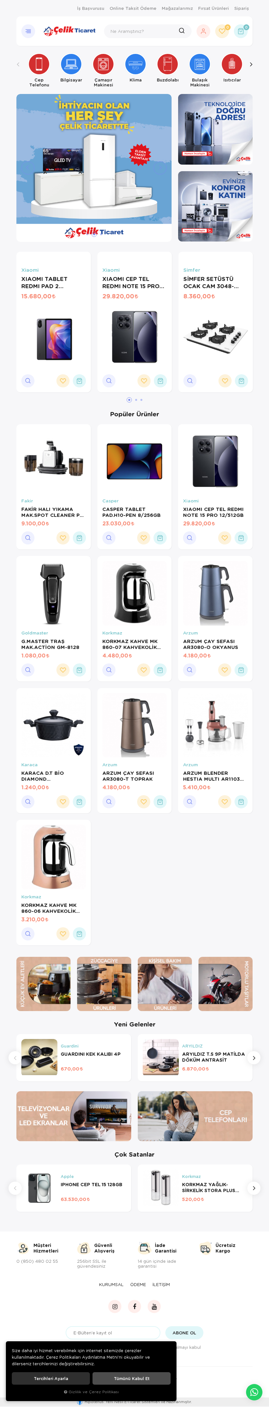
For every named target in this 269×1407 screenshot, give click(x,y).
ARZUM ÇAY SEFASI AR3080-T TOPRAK (128, 776)
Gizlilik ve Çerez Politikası (94, 1391)
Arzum (190, 633)
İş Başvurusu (90, 8)
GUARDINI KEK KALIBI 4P (91, 1054)
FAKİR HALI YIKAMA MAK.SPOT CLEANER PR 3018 (52, 512)
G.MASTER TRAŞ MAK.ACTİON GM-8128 (50, 644)
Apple (67, 1176)
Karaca (29, 764)
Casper (110, 500)
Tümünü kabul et (132, 1378)
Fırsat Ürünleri (213, 8)
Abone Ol (184, 1333)
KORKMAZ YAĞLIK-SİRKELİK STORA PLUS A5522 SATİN (208, 1187)
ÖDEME (138, 1284)
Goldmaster (34, 633)
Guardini (69, 1046)
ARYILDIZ (192, 1046)
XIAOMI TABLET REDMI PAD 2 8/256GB (44, 282)
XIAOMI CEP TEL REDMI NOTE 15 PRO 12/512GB (130, 282)
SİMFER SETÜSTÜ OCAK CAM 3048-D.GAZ (208, 282)
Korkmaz (112, 633)
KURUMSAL (111, 1284)
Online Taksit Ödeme (133, 8)
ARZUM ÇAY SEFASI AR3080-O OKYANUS (210, 644)
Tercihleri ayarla (51, 1378)
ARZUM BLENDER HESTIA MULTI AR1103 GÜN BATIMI (211, 776)
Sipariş (241, 8)
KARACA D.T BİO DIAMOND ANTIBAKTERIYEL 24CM (52, 776)
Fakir (27, 500)
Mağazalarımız (177, 8)
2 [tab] (94, 234)
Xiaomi (30, 270)
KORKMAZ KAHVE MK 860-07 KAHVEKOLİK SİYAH (129, 644)
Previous (18, 70)
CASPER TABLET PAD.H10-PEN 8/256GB (131, 512)
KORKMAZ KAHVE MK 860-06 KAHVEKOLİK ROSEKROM (48, 908)
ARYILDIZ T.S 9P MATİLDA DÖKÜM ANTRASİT (213, 1057)
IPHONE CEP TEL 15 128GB (91, 1185)
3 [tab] (101, 234)
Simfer (191, 270)
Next (251, 70)
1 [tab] (87, 234)
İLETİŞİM (161, 1284)
